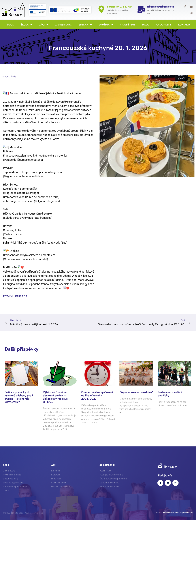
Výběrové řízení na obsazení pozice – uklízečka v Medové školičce (55, 397)
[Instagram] (191, 13)
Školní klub (127, 24)
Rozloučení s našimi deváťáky (170, 393)
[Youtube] (191, 7)
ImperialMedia (186, 512)
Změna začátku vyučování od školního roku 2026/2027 (97, 395)
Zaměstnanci (63, 24)
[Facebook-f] (185, 7)
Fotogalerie (163, 24)
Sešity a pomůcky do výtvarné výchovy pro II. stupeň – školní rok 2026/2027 (19, 397)
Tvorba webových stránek (167, 512)
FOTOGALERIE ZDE (15, 296)
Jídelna (82, 24)
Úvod (10, 24)
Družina (103, 24)
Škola (23, 24)
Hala (145, 24)
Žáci (41, 24)
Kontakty (183, 24)
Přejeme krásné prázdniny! (136, 392)
